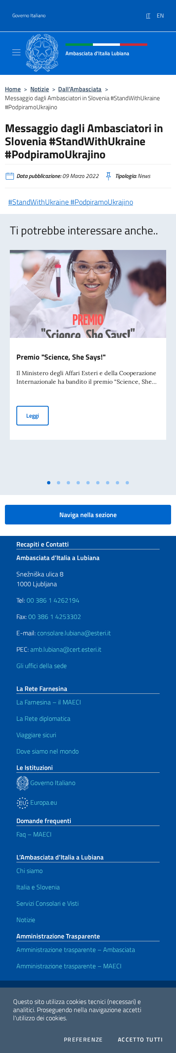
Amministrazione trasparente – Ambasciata (75, 949)
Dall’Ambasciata (80, 89)
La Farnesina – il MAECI (48, 702)
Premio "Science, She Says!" (61, 356)
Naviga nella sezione (88, 515)
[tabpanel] (88, 363)
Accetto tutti (140, 1039)
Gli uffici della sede (41, 665)
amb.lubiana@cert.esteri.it (66, 649)
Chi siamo (29, 870)
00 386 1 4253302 (54, 616)
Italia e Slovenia (38, 887)
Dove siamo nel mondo (47, 751)
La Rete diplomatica (43, 718)
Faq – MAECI (34, 834)
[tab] (48, 482)
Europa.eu (43, 802)
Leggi (37, 415)
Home (13, 89)
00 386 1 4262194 (52, 600)
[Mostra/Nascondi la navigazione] (16, 52)
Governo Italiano (28, 15)
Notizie (39, 89)
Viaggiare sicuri (36, 735)
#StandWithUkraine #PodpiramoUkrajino (70, 201)
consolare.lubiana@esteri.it (74, 633)
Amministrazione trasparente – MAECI (69, 966)
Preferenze (83, 1039)
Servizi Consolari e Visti (47, 903)
